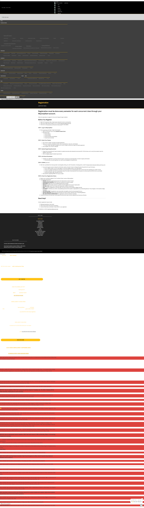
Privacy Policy (40, 235)
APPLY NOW (40, 218)
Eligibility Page (49, 154)
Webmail (41, 251)
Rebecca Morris (9, 99)
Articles (39, 251)
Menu (2, 20)
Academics (40, 223)
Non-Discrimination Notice (40, 231)
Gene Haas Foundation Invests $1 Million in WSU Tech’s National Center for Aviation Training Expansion (14, 246)
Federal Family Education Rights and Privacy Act (96, 165)
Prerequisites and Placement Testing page (54, 124)
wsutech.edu (45, 130)
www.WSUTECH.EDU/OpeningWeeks (29, 331)
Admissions (40, 222)
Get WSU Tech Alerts (40, 232)
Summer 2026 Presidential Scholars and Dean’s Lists (14, 243)
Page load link (2, 254)
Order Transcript (40, 234)
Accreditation (40, 226)
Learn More (2, 449)
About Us (40, 230)
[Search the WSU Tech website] (1, 95)
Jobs (40, 228)
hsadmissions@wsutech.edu (65, 123)
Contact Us (35, 251)
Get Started (40, 225)
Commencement (40, 227)
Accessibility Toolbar (40, 221)
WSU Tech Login (56, 1)
